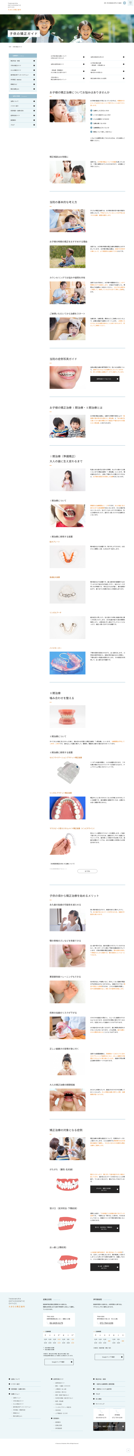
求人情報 (98, 1399)
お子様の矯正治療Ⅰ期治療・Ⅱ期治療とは (98, 64)
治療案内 (18, 55)
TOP (10, 47)
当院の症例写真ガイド (57, 64)
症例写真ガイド (15, 115)
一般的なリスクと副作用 (103, 1389)
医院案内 (13, 120)
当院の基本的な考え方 (97, 57)
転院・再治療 (59, 1401)
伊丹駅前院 (58, 1428)
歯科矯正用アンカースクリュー (20, 75)
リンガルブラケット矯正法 (63, 1407)
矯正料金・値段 (15, 61)
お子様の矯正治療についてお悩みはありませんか (58, 57)
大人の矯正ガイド (16, 70)
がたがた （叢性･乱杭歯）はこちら (104, 1189)
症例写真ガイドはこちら (104, 379)
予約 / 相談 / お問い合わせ (107, 1426)
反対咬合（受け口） (61, 1392)
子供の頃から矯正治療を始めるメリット (58, 78)
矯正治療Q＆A (15, 89)
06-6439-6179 (56, 1323)
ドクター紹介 (14, 106)
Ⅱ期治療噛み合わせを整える (96, 71)
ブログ (13, 125)
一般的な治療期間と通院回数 (105, 1384)
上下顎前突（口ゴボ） (61, 1413)
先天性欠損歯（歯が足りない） (64, 1398)
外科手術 (58, 1410)
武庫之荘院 (58, 1425)
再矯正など (14, 84)
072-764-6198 (106, 1323)
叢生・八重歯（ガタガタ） (63, 1386)
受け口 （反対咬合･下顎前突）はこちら (104, 1228)
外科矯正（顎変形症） (19, 1410)
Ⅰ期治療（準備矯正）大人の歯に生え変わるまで (58, 71)
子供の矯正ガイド (16, 65)
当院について (14, 101)
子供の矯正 (58, 1404)
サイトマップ (100, 1404)
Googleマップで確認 (58, 1362)
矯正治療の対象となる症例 (98, 78)
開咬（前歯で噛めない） (62, 1395)
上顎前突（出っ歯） (61, 1389)
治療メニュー (15, 1394)
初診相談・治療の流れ (17, 111)
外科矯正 (16, 80)
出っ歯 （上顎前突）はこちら (104, 1267)
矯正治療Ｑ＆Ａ (17, 1416)
